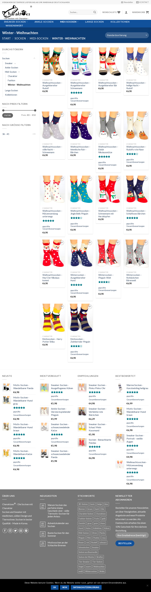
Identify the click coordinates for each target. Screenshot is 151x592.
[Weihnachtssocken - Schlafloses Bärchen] (136, 191)
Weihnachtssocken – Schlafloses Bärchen (136, 212)
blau (106, 504)
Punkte (96, 538)
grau (89, 523)
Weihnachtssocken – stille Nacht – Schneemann (52, 149)
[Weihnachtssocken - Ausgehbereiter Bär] (108, 62)
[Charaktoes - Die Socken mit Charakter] (33, 12)
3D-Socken (83, 504)
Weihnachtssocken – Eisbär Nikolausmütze (108, 149)
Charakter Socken (86, 514)
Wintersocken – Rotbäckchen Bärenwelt (134, 278)
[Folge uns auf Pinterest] (26, 530)
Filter (7, 115)
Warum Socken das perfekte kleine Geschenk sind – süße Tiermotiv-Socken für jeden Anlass (58, 511)
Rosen (81, 542)
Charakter (12, 76)
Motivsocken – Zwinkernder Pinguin (80, 340)
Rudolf (94, 542)
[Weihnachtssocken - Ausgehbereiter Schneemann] (80, 62)
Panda (102, 533)
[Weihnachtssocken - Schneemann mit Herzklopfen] (108, 191)
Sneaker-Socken (15, 21)
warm (88, 566)
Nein (64, 587)
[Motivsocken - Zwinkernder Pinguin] (80, 319)
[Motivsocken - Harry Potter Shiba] (52, 319)
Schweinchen (84, 547)
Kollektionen (120, 21)
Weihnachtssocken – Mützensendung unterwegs (52, 214)
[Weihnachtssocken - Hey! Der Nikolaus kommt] (52, 255)
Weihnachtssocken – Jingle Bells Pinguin (80, 212)
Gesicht (82, 523)
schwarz (103, 542)
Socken (20, 38)
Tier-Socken (97, 562)
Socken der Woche (86, 557)
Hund (81, 528)
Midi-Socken (68, 21)
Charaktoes (101, 514)
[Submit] (94, 12)
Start (6, 38)
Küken (106, 528)
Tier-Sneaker (84, 562)
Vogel (81, 566)
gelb (103, 518)
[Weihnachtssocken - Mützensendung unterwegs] (52, 191)
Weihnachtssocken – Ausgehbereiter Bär (108, 84)
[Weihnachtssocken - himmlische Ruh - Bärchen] (80, 127)
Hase (103, 523)
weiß (81, 571)
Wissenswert (14, 25)
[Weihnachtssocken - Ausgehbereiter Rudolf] (52, 62)
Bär (102, 509)
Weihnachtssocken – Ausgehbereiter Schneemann (80, 86)
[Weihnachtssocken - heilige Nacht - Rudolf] (136, 62)
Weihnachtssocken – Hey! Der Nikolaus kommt (52, 278)
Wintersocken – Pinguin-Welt (106, 276)
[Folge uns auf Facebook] (5, 530)
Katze (88, 528)
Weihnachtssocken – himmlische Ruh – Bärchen (80, 149)
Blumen (82, 509)
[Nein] (147, 586)
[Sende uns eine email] (20, 530)
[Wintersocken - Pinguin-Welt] (108, 255)
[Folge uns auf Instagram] (10, 530)
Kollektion (97, 528)
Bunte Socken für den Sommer (58, 534)
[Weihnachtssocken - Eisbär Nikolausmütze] (108, 127)
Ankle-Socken (44, 21)
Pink (89, 538)
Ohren (94, 533)
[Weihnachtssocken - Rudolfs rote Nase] (136, 127)
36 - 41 (5, 133)
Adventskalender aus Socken (58, 524)
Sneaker (9, 63)
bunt (97, 509)
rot (87, 542)
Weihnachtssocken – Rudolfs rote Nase (136, 148)
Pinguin (82, 538)
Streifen (100, 557)
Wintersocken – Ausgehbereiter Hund (78, 278)
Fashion (11, 80)
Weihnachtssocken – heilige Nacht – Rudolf (136, 86)
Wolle (102, 571)
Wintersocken (91, 571)
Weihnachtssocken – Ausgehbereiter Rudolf (52, 86)
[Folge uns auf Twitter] (15, 530)
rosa (104, 538)
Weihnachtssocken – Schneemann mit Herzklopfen (108, 214)
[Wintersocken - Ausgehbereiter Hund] (80, 255)
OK (54, 587)
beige (99, 504)
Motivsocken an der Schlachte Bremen (58, 544)
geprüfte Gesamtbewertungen (79, 99)
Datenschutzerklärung (86, 587)
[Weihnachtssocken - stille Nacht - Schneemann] (52, 127)
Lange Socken (94, 21)
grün (96, 523)
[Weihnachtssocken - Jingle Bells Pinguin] (80, 191)
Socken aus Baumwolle (88, 552)
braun (90, 509)
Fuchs (96, 518)
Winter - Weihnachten (19, 84)
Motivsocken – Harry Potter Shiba (52, 340)
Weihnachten (99, 566)
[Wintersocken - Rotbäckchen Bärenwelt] (136, 255)
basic (92, 504)
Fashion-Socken (85, 518)
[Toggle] (34, 58)
